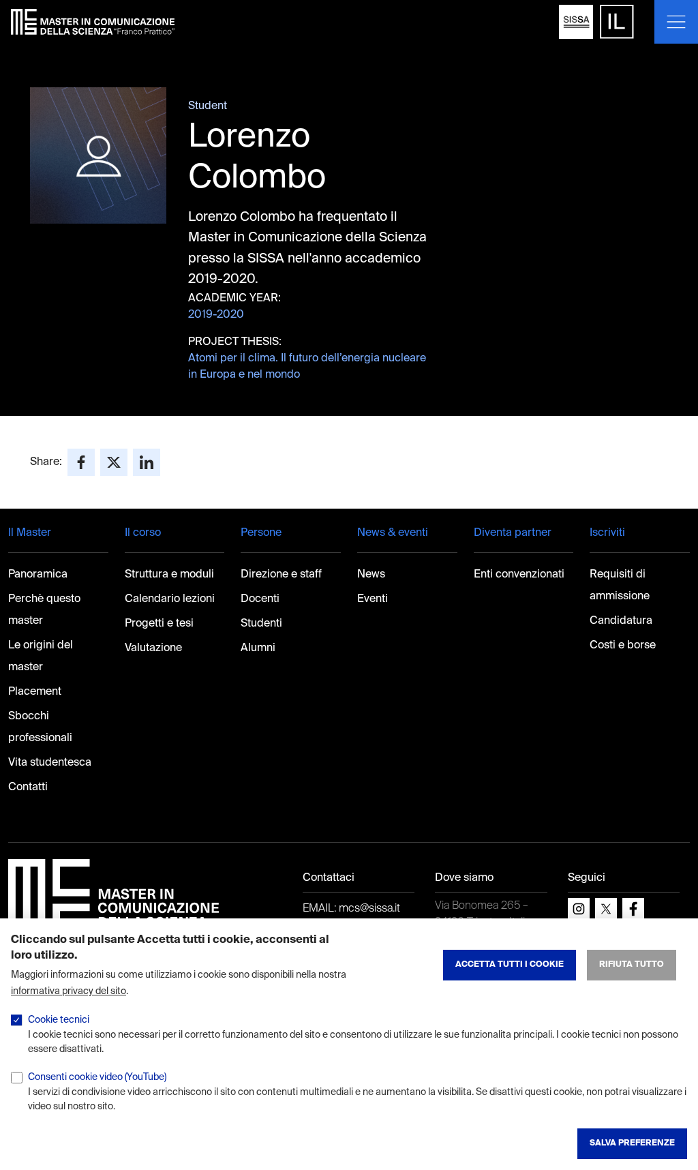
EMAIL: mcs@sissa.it (351, 908)
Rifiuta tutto (631, 965)
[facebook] (633, 909)
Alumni (258, 648)
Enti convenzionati (519, 574)
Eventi (372, 599)
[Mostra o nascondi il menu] (676, 22)
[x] (606, 909)
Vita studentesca (49, 763)
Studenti (261, 623)
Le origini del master (40, 656)
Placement (34, 692)
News (371, 574)
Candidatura (621, 621)
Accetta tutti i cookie (509, 965)
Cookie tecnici (58, 1020)
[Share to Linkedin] (146, 462)
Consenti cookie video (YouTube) (97, 1077)
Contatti (28, 787)
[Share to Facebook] (81, 462)
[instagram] (579, 909)
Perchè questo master (44, 610)
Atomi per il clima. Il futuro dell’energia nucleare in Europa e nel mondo (307, 366)
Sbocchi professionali (40, 727)
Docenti (260, 599)
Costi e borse (623, 645)
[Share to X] (113, 462)
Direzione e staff (281, 574)
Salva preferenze (632, 1143)
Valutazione (153, 648)
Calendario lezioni (170, 599)
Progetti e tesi (159, 623)
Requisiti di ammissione (620, 585)
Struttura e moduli (169, 574)
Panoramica (37, 574)
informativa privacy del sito (68, 991)
